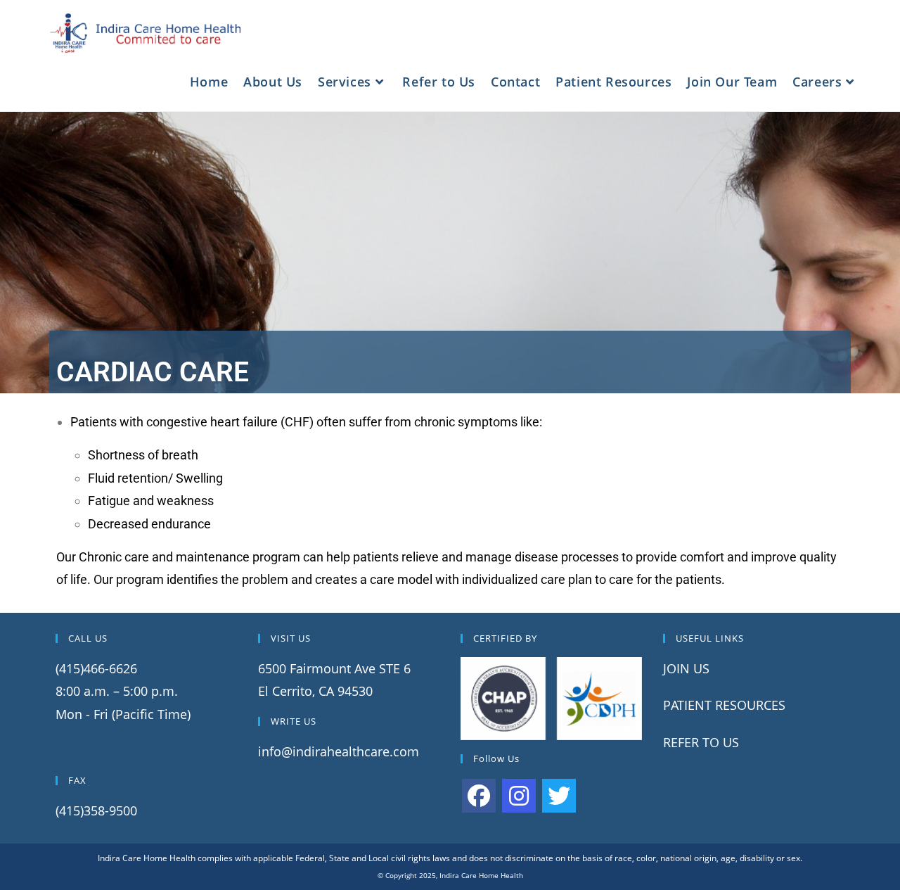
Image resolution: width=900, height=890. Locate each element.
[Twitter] (559, 796)
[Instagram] (519, 796)
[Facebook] (479, 796)
